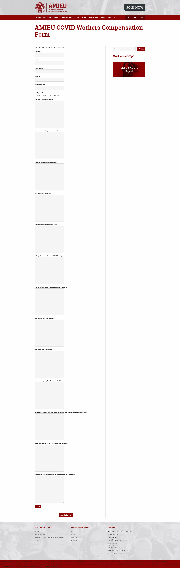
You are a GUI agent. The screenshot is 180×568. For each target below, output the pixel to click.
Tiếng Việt (74, 537)
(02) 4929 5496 (114, 534)
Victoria (37, 540)
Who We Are (41, 17)
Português (74, 540)
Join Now (134, 7)
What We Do (53, 17)
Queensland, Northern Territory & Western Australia (49, 537)
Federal (37, 531)
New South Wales (40, 534)
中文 (72, 531)
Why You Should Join (70, 17)
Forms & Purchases (90, 17)
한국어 (73, 534)
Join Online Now (66, 515)
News (103, 17)
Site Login (99, 556)
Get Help (111, 17)
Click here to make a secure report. (118, 553)
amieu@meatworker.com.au (120, 550)
